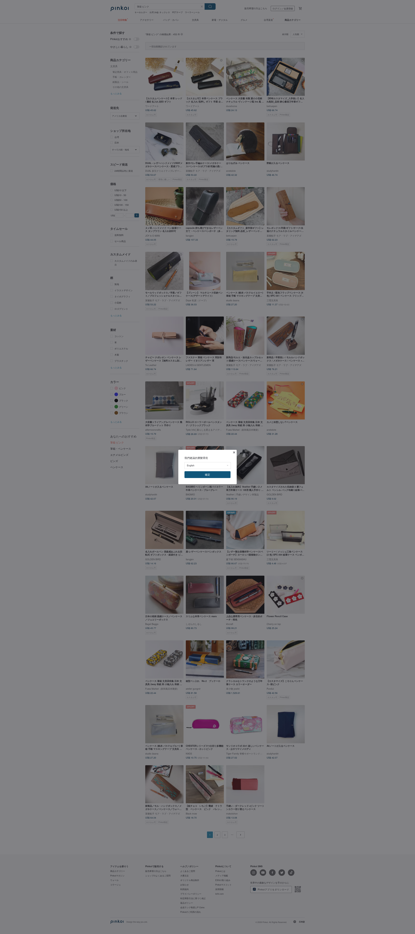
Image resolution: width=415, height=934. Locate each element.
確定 (207, 474)
